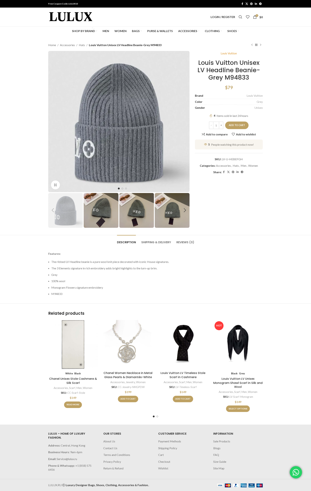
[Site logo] (70, 16)
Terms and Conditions (116, 454)
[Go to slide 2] (157, 416)
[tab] (126, 240)
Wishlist (163, 468)
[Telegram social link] (260, 3)
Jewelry (130, 382)
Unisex (258, 107)
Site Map (218, 468)
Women (253, 165)
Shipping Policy (167, 448)
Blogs (216, 448)
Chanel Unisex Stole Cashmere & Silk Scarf (73, 381)
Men (243, 165)
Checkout (164, 461)
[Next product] (260, 45)
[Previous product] (252, 45)
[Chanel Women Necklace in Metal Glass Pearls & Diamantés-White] (128, 345)
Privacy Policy (112, 461)
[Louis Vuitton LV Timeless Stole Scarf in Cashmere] (183, 345)
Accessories (67, 45)
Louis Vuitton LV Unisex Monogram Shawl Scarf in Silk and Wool (238, 383)
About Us (109, 441)
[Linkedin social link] (256, 3)
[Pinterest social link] (251, 3)
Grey (260, 101)
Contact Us (110, 448)
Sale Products (221, 441)
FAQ (216, 454)
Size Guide (219, 461)
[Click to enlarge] (55, 184)
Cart (161, 454)
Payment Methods (169, 441)
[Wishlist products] (247, 17)
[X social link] (246, 3)
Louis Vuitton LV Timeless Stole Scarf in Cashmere (183, 375)
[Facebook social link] (242, 3)
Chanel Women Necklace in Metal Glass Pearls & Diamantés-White (127, 375)
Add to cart (237, 125)
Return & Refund (113, 468)
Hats (82, 45)
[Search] (240, 17)
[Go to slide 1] (154, 416)
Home (52, 45)
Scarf (72, 387)
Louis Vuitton (229, 53)
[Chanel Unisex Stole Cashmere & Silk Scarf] (73, 345)
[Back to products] (256, 45)
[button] (52, 210)
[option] (119, 188)
